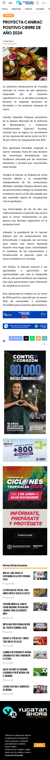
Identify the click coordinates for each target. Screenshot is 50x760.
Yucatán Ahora (8, 41)
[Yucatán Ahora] (25, 3)
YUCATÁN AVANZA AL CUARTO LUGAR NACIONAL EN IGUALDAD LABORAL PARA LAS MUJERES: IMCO (15, 608)
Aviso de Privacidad (14, 755)
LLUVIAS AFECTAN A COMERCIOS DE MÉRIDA (16, 688)
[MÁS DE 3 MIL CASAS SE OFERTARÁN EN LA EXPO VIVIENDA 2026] (40, 575)
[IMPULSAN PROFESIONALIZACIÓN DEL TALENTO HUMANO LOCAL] (40, 627)
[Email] (38, 338)
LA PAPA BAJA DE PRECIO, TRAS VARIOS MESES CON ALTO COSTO (16, 591)
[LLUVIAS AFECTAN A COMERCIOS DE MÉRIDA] (40, 689)
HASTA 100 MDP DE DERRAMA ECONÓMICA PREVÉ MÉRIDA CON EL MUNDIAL (16, 672)
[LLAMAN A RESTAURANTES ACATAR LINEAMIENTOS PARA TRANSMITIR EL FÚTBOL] (40, 655)
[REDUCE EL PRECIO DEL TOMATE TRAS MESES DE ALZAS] (40, 641)
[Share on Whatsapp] (32, 338)
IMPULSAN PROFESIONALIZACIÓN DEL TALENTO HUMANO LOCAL (16, 626)
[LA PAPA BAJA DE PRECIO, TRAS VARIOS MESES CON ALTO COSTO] (40, 593)
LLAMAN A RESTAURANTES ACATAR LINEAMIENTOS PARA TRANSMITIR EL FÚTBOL (17, 655)
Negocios (8, 15)
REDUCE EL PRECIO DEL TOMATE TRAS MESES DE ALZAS (16, 640)
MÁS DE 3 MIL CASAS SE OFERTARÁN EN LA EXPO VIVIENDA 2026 (16, 576)
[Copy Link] (44, 338)
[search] (37, 3)
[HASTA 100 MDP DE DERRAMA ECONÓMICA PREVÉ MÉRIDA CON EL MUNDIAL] (40, 672)
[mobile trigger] (5, 3)
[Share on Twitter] (26, 338)
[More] (44, 344)
